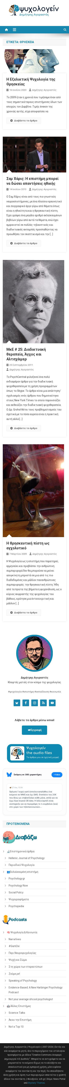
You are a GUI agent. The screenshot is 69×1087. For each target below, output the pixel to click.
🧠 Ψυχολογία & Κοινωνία (22, 932)
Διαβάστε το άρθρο (25, 120)
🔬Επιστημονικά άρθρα (20, 851)
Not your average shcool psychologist (31, 999)
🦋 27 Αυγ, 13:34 (16, 787)
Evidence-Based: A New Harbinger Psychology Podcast (35, 990)
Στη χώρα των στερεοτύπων (26, 966)
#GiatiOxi (14, 946)
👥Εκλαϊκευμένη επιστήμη (22, 871)
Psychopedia (16, 906)
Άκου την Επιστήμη (20, 1019)
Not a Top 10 (16, 1026)
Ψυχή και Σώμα (18, 959)
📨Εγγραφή (34, 730)
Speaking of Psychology (23, 980)
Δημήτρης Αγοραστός (44, 90)
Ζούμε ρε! (14, 973)
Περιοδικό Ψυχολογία (21, 864)
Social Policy (16, 892)
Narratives (15, 939)
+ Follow (57, 775)
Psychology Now (18, 885)
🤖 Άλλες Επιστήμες (19, 1006)
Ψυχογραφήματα (19, 899)
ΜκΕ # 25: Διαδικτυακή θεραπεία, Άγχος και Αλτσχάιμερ (26, 354)
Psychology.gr (17, 878)
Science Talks (17, 1012)
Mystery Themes (36, 1083)
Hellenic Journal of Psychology (27, 858)
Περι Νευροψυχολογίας (22, 952)
